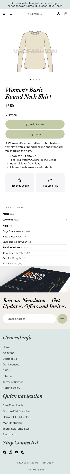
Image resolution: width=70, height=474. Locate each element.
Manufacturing (12, 423)
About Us (8, 352)
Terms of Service (13, 382)
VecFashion (29, 462)
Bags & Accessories (16, 231)
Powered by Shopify (44, 462)
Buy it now (35, 134)
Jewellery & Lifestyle (16, 253)
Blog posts (9, 434)
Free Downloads (13, 405)
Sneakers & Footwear (17, 241)
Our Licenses (11, 364)
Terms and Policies (35, 469)
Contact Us (10, 358)
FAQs (6, 370)
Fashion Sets (12, 263)
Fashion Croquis (14, 258)
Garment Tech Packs (16, 417)
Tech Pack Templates (16, 428)
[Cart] (66, 14)
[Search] (11, 14)
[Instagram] (11, 452)
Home (6, 347)
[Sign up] (62, 319)
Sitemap (8, 376)
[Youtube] (17, 452)
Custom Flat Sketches (17, 411)
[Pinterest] (23, 452)
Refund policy (11, 387)
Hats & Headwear (15, 236)
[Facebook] (5, 452)
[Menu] (4, 14)
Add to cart (37, 124)
